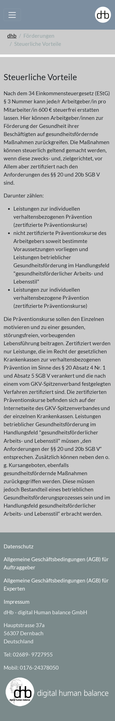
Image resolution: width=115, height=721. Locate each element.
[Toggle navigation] (12, 15)
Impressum (17, 601)
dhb (11, 35)
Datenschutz (18, 546)
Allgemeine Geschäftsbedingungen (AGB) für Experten (56, 584)
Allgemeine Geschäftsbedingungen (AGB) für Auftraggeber (56, 563)
